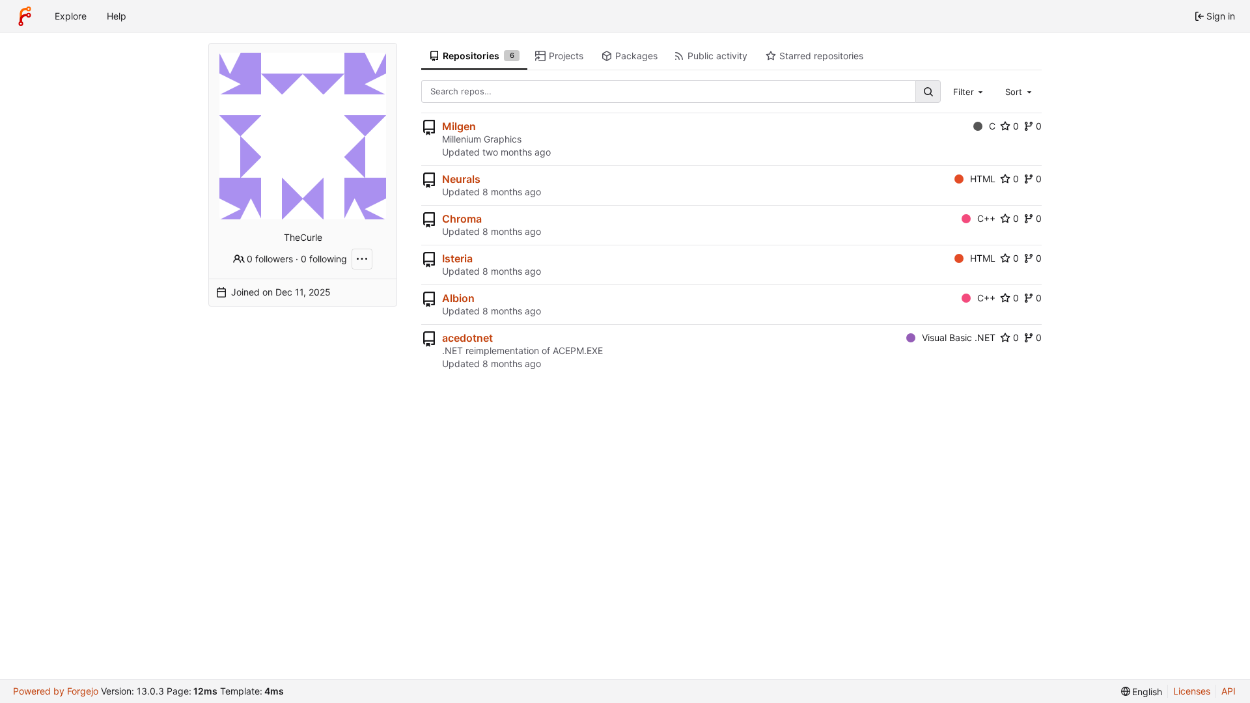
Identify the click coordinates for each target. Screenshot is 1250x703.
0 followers (270, 258)
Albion (458, 298)
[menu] (1142, 691)
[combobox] (969, 91)
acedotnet (467, 337)
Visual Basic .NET (958, 337)
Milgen (459, 126)
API (1228, 690)
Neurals (461, 179)
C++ (986, 218)
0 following (324, 258)
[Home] (25, 16)
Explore (71, 15)
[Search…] (927, 91)
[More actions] (362, 259)
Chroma (462, 218)
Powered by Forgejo (55, 690)
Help (116, 15)
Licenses (1191, 690)
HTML (982, 178)
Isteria (457, 258)
